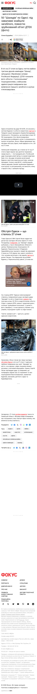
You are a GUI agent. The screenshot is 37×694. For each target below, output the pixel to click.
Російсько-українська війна (24, 8)
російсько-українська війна (12, 439)
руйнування (28, 432)
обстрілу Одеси (6, 362)
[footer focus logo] (9, 575)
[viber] (23, 604)
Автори (22, 586)
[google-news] (28, 604)
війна (26, 428)
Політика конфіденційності (10, 687)
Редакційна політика (5, 600)
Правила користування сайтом (7, 594)
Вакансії (23, 589)
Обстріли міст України (10, 11)
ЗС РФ (5, 435)
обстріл (17, 432)
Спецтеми (24, 583)
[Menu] (2, 2)
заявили (26, 299)
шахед (20, 442)
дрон (13, 435)
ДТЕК (18, 428)
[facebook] (3, 604)
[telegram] (13, 604)
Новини (4, 580)
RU (31, 3)
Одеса (10, 428)
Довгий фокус (6, 586)
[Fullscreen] (33, 202)
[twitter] (8, 604)
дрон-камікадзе (8, 442)
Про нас (4, 589)
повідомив (13, 243)
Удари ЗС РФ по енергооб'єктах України (15, 14)
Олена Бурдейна (6, 35)
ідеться (32, 131)
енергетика (7, 432)
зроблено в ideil (6, 690)
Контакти (24, 687)
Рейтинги (5, 583)
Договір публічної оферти (27, 593)
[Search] (34, 2)
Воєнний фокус (7, 8)
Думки (22, 580)
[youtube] (18, 604)
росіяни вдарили (21, 414)
